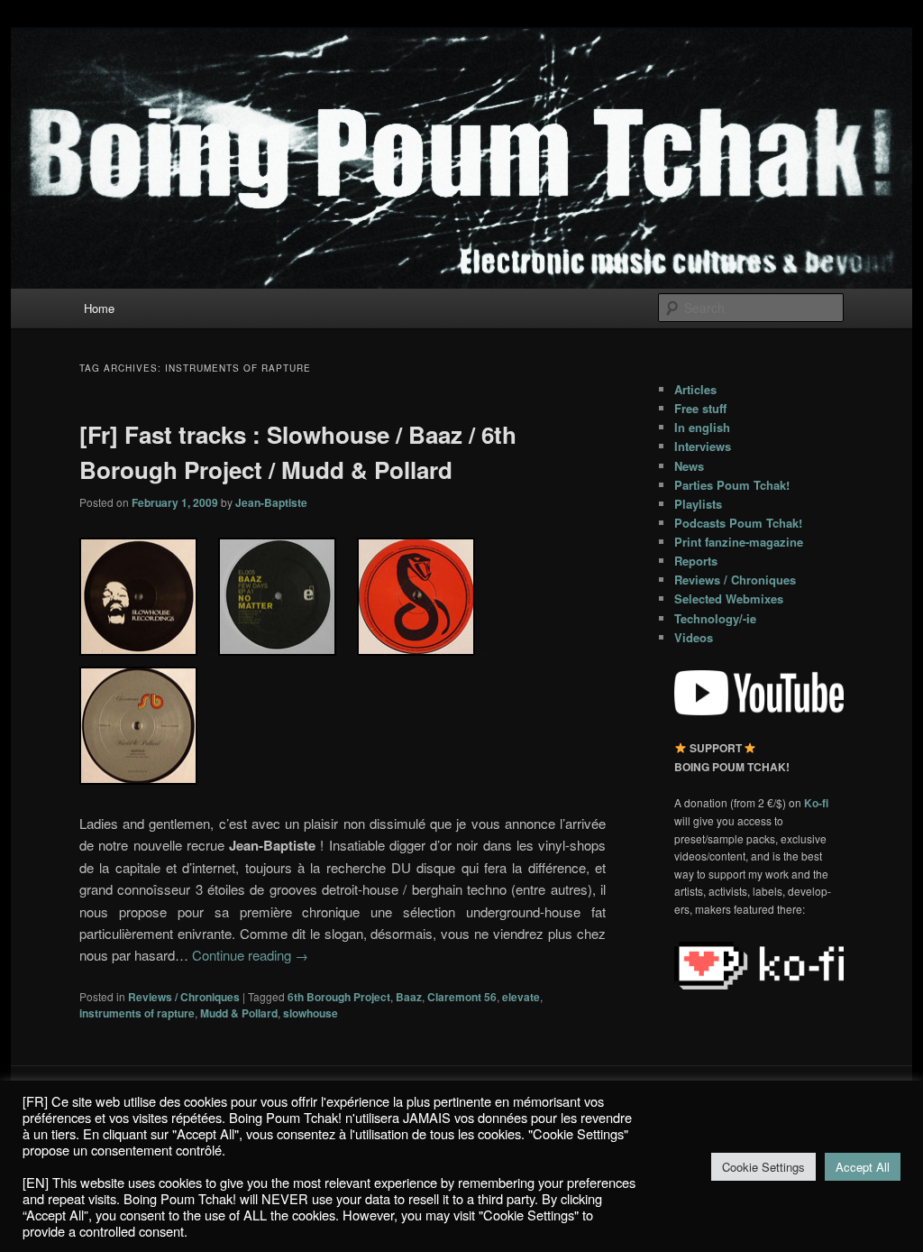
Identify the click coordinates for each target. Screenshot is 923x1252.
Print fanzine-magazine (738, 541)
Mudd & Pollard (239, 1013)
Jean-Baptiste (271, 502)
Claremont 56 (462, 997)
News (689, 465)
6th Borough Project (339, 997)
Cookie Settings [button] (763, 1166)
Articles (695, 389)
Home (99, 308)
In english (702, 427)
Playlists (698, 503)
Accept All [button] (863, 1166)
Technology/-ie (715, 618)
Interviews (702, 446)
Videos (693, 637)
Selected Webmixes (728, 598)
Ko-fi (816, 803)
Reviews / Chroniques (184, 997)
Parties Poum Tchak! (732, 484)
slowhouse (310, 1013)
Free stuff (700, 408)
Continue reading (250, 954)
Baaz (409, 997)
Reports (695, 560)
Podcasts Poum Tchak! (738, 522)
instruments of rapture (137, 1013)
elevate (521, 997)
